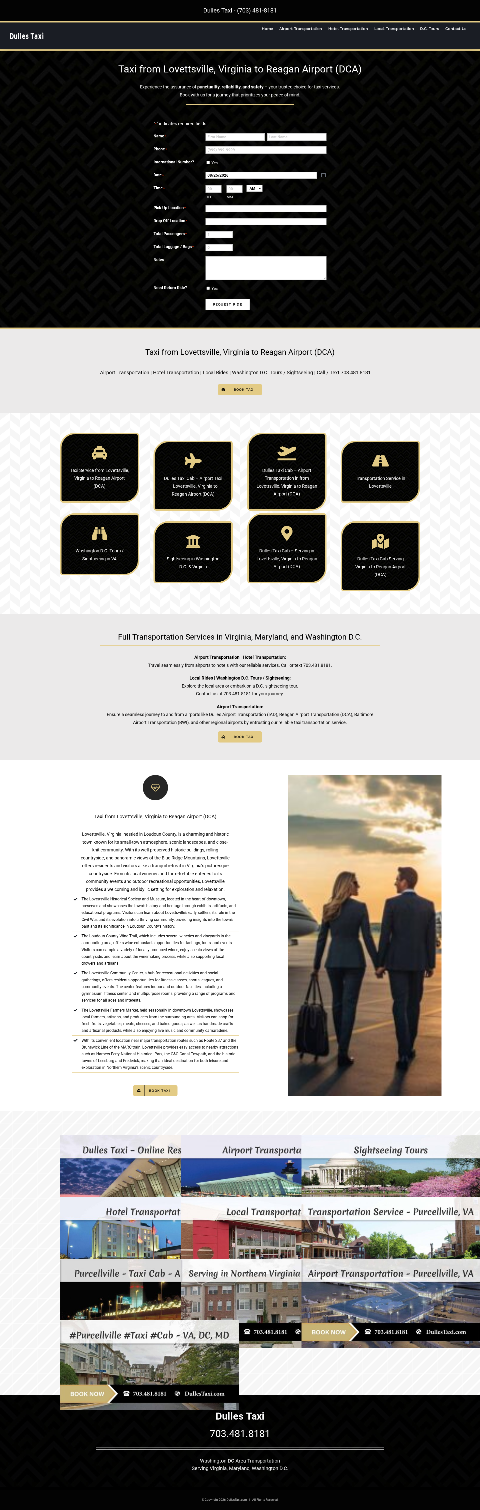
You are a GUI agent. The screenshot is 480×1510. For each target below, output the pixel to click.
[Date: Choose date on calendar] (323, 175)
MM (229, 197)
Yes (215, 163)
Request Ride (227, 304)
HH (208, 197)
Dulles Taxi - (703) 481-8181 (240, 10)
